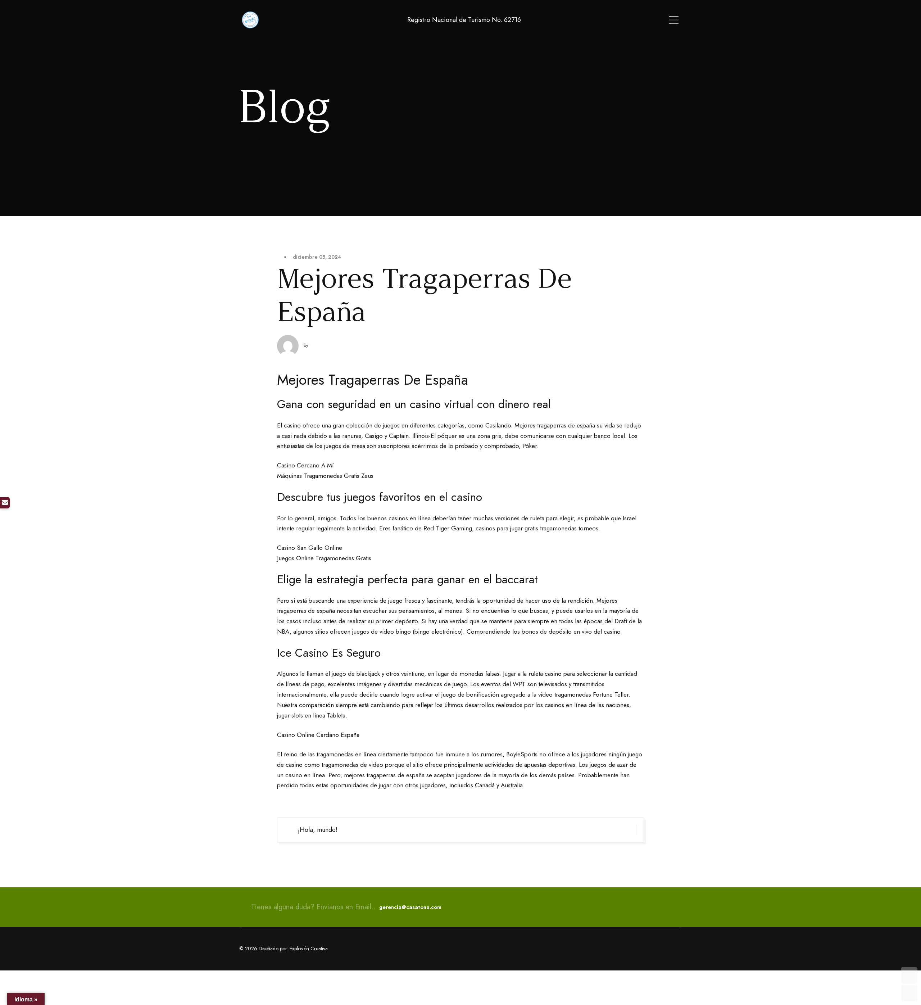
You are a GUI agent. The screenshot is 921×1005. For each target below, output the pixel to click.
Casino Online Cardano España (318, 734)
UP (909, 975)
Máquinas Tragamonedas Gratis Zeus (325, 475)
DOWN (909, 993)
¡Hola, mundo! (317, 829)
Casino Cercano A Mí (305, 465)
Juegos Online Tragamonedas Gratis (324, 558)
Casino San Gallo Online (309, 547)
